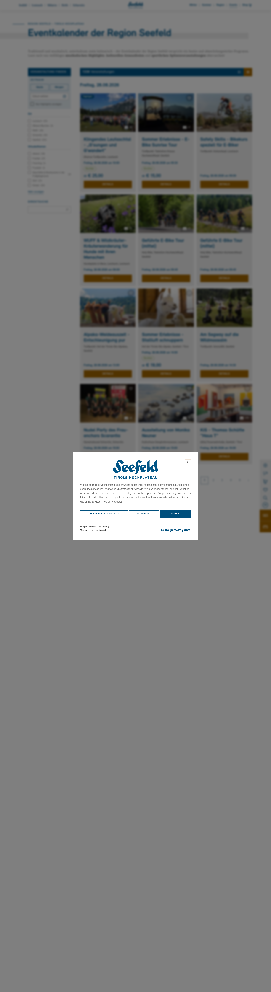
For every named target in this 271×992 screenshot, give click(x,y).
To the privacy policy (175, 530)
